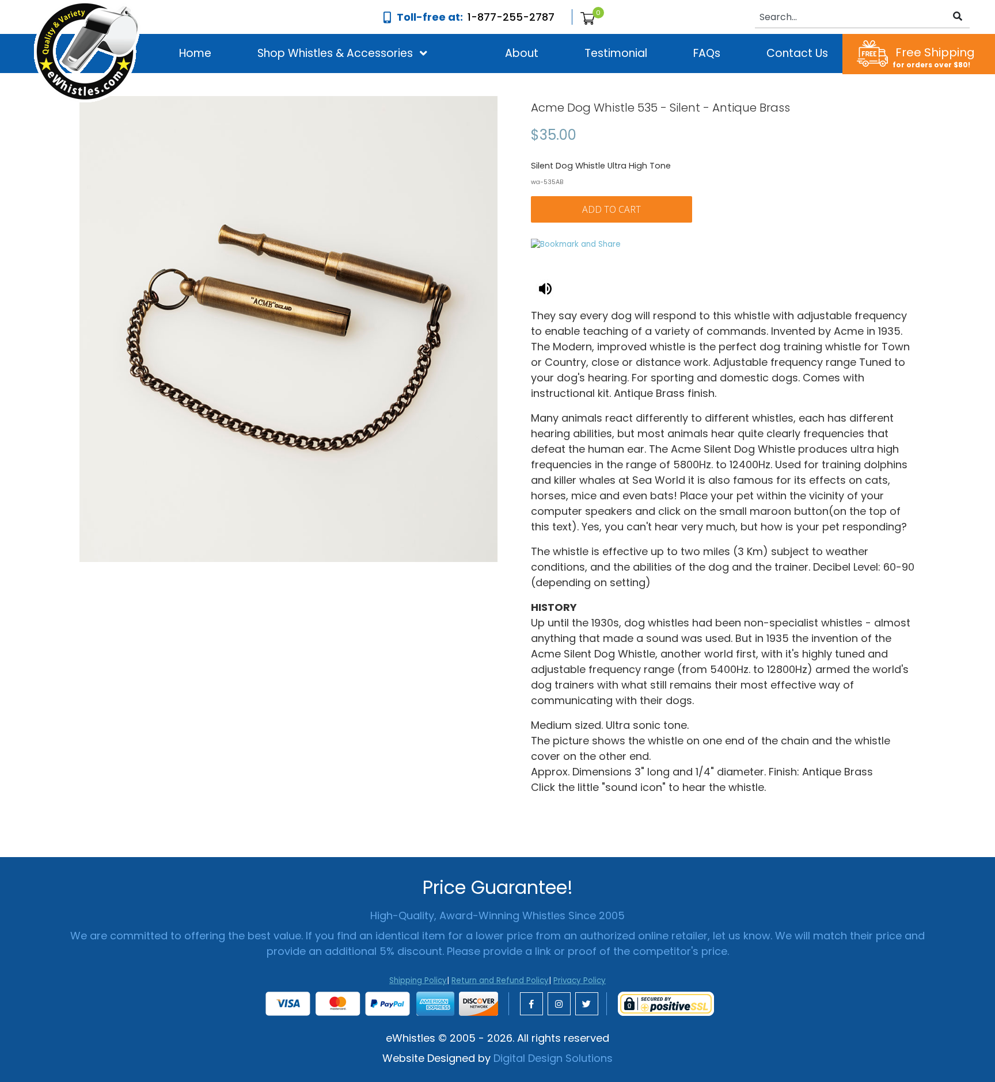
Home (195, 53)
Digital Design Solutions (553, 1058)
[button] (335, 53)
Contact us (797, 53)
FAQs (706, 53)
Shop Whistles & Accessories (335, 53)
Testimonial (615, 53)
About (521, 53)
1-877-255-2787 (511, 17)
